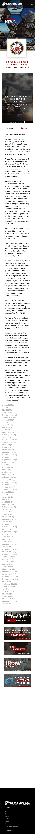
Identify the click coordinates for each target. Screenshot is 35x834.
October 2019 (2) (8, 529)
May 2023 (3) (7, 445)
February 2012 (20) (9, 601)
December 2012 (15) (10, 576)
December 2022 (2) (9, 455)
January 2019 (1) (8, 547)
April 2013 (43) (7, 567)
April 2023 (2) (7, 447)
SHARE (12, 128)
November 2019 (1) (9, 527)
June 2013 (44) (8, 562)
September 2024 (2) (9, 417)
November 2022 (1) (9, 457)
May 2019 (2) (7, 539)
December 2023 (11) (10, 440)
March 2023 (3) (8, 450)
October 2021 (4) (8, 487)
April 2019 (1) (7, 542)
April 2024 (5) (7, 430)
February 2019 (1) (9, 544)
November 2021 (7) (9, 484)
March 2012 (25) (8, 599)
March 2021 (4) (8, 504)
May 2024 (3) (7, 427)
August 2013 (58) (8, 557)
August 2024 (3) (8, 420)
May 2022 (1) (7, 470)
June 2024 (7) (7, 425)
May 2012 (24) (7, 594)
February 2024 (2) (9, 435)
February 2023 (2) (9, 452)
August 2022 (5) (8, 462)
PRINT (25, 128)
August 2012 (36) (8, 586)
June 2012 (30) (8, 591)
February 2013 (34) (9, 571)
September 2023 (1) (9, 442)
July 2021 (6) (7, 494)
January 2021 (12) (9, 509)
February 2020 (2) (9, 519)
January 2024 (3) (8, 437)
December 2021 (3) (9, 482)
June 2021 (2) (7, 497)
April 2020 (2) (7, 514)
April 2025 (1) (7, 412)
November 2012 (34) (10, 579)
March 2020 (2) (8, 517)
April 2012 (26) (7, 596)
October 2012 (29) (9, 581)
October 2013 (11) (9, 552)
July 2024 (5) (7, 422)
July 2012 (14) (7, 589)
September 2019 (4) (9, 532)
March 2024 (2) (8, 432)
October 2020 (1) (8, 512)
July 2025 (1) (7, 407)
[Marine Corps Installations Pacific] (12, 4)
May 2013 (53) (7, 564)
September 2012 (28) (10, 584)
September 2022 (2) (9, 460)
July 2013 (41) (7, 559)
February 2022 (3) (9, 477)
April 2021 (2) (7, 502)
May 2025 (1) (7, 410)
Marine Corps (17, 803)
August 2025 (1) (8, 405)
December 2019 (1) (9, 524)
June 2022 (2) (7, 467)
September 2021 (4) (9, 489)
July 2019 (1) (7, 534)
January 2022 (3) (8, 480)
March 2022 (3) (8, 475)
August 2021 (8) (8, 492)
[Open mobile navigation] (31, 3)
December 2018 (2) (9, 549)
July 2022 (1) (7, 465)
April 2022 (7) (7, 472)
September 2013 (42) (10, 554)
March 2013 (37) (8, 569)
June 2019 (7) (7, 537)
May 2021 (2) (7, 499)
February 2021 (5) (9, 507)
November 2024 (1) (9, 415)
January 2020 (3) (8, 522)
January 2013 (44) (9, 574)
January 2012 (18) (9, 604)
